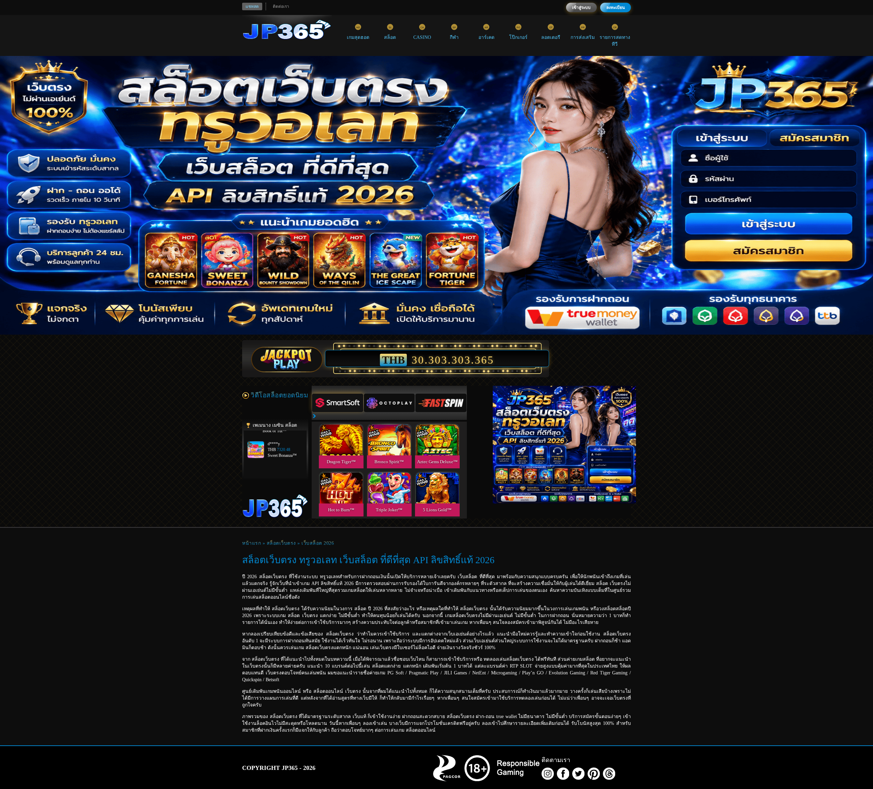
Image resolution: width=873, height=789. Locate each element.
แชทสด (252, 6)
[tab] (337, 403)
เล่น (341, 447)
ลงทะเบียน (615, 7)
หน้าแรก (251, 543)
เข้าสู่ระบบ (581, 7)
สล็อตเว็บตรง (281, 543)
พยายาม (341, 431)
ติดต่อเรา (281, 6)
